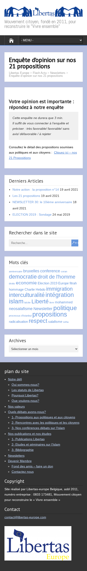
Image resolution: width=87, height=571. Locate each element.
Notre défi (15, 379)
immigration (59, 289)
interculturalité (27, 295)
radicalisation (18, 321)
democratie (23, 277)
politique (65, 307)
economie (26, 282)
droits (12, 283)
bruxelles (31, 271)
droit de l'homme (56, 277)
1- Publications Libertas (28, 439)
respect (38, 321)
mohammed (63, 302)
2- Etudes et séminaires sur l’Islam (36, 444)
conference (50, 271)
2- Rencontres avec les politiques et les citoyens (45, 422)
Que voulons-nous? (25, 400)
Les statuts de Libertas (28, 390)
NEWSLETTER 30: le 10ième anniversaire (42, 202)
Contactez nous (23, 471)
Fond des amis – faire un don (32, 466)
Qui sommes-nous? (25, 384)
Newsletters (57, 73)
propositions (49, 314)
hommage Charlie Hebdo (27, 289)
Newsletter (42, 308)
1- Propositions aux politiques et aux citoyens (43, 417)
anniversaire (15, 271)
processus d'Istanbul (20, 315)
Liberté (40, 301)
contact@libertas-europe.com (25, 517)
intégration (60, 295)
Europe (63, 283)
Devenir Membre (20, 461)
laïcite (27, 302)
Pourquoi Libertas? (25, 395)
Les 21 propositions (26, 196)
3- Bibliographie (23, 450)
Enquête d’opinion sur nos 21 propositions (36, 75)
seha (65, 322)
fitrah (73, 283)
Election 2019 (47, 283)
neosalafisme (21, 308)
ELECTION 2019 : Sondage (32, 214)
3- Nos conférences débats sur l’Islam (38, 428)
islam (16, 301)
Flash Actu (40, 73)
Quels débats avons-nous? (27, 412)
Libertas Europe (19, 73)
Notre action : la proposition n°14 (35, 189)
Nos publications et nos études (29, 434)
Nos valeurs (16, 406)
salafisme (55, 321)
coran (64, 271)
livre (52, 302)
